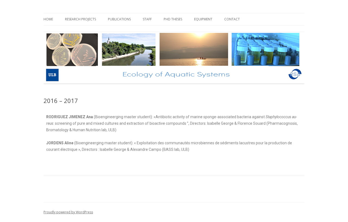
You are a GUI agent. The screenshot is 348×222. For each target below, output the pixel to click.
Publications (119, 19)
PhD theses (173, 19)
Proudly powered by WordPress (68, 212)
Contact (232, 19)
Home (48, 19)
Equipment (203, 19)
